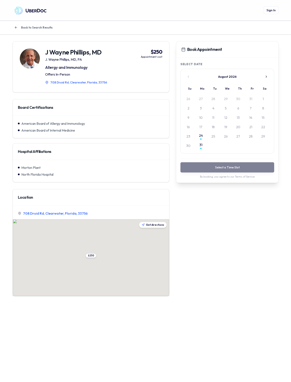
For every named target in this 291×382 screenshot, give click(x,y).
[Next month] (266, 76)
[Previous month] (188, 76)
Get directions (155, 224)
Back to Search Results (37, 27)
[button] (91, 256)
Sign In (271, 10)
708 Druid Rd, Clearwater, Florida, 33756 (55, 213)
